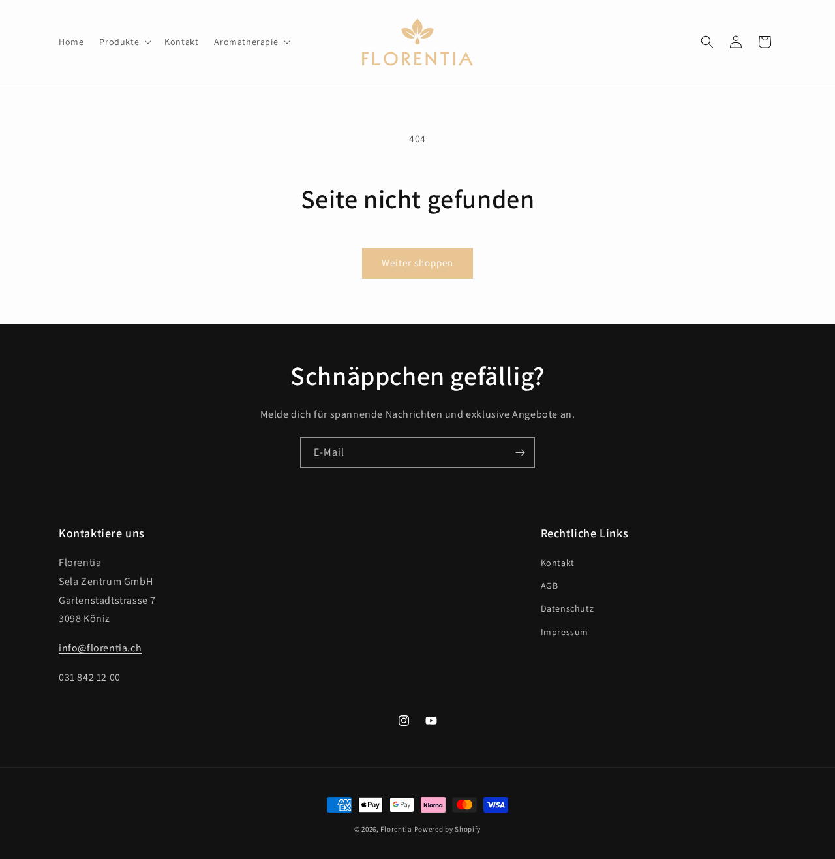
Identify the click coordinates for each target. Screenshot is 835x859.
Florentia (396, 829)
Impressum (564, 632)
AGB (549, 585)
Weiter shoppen (417, 263)
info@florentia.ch (100, 648)
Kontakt (558, 563)
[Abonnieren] (520, 452)
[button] (124, 41)
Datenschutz (567, 608)
